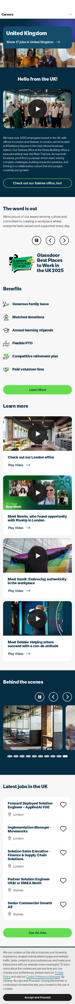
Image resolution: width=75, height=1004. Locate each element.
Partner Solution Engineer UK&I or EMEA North (29, 881)
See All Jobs (38, 933)
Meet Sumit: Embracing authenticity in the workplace (37, 581)
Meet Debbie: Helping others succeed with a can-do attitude (33, 644)
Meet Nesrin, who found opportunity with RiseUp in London (37, 518)
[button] (50, 240)
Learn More (37, 390)
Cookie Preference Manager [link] (43, 976)
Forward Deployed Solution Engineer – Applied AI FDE (30, 805)
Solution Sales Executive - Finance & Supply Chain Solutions (29, 855)
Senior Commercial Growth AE (30, 905)
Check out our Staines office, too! (37, 183)
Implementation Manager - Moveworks (29, 829)
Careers (7, 14)
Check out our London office (31, 457)
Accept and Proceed (38, 997)
